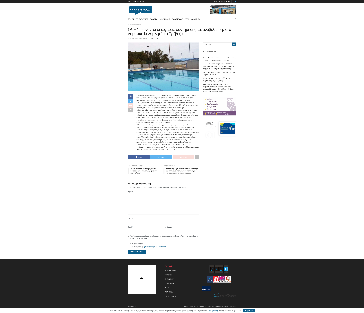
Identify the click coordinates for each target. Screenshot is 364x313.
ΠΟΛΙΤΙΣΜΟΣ (177, 19)
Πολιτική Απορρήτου (136, 243)
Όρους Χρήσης (213, 311)
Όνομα (131, 218)
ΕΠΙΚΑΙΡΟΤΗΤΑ (142, 19)
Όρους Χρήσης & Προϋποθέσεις (154, 247)
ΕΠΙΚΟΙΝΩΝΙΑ (140, 1)
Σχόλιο (130, 192)
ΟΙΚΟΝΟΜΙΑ (165, 19)
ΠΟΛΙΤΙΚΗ (154, 19)
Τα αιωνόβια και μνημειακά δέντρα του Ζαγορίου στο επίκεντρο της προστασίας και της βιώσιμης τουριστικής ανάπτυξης (219, 66)
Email (130, 227)
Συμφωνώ (249, 311)
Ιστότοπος (168, 227)
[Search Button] (234, 44)
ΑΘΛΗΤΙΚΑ (195, 19)
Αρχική (130, 24)
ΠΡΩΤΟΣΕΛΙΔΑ (132, 1)
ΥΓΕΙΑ (187, 19)
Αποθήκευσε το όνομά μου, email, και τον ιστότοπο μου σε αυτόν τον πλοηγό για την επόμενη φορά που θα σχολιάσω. (164, 237)
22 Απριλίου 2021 (133, 38)
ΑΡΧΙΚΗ (131, 19)
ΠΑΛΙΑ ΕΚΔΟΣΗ (170, 296)
